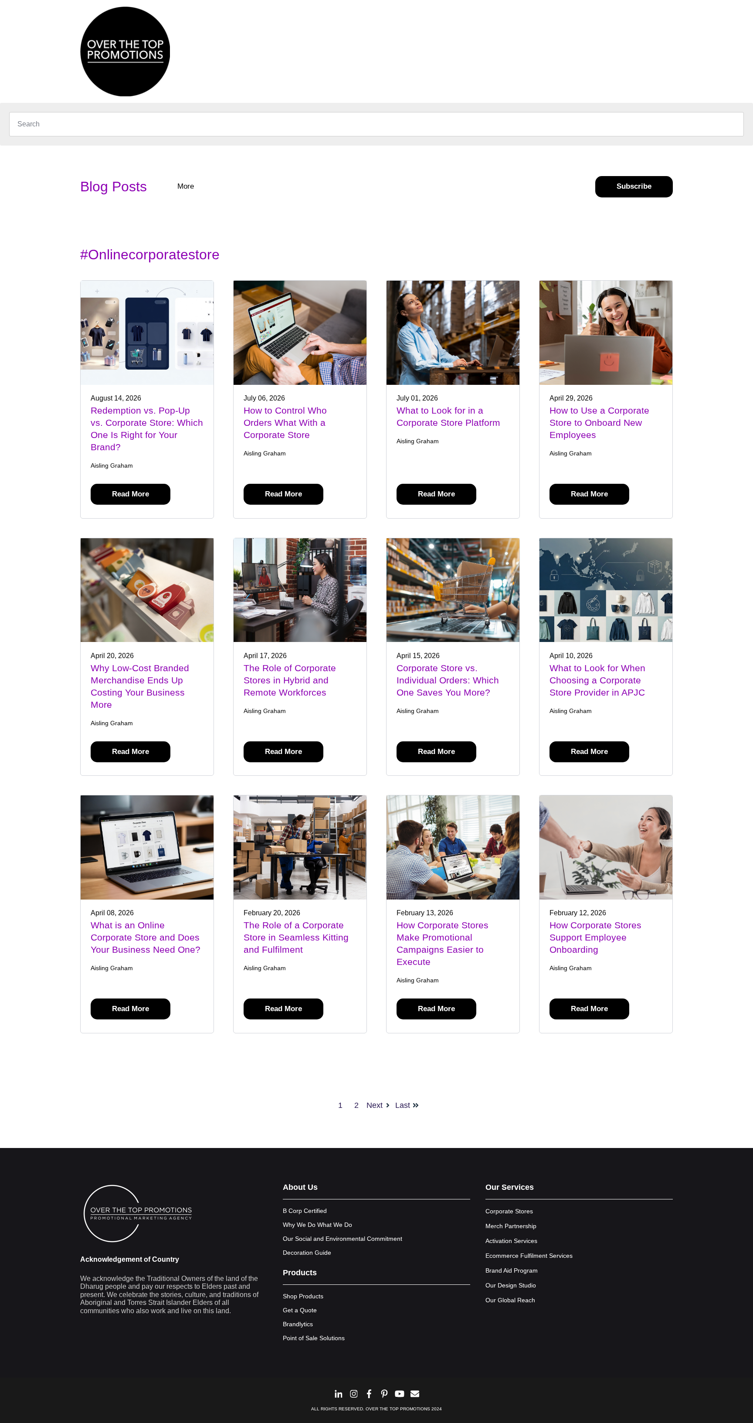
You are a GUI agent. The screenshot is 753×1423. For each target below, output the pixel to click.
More (186, 186)
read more (130, 494)
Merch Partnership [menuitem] (510, 1226)
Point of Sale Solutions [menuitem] (314, 1338)
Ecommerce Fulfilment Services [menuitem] (529, 1255)
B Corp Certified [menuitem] (305, 1210)
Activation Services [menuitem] (511, 1240)
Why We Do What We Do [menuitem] (317, 1224)
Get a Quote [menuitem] (300, 1310)
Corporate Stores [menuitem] (509, 1211)
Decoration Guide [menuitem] (307, 1252)
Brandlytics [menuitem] (298, 1324)
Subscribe (634, 186)
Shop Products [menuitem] (303, 1296)
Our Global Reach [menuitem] (510, 1300)
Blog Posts (113, 186)
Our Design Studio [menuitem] (510, 1285)
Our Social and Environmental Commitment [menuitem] (342, 1238)
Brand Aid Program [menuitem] (511, 1270)
